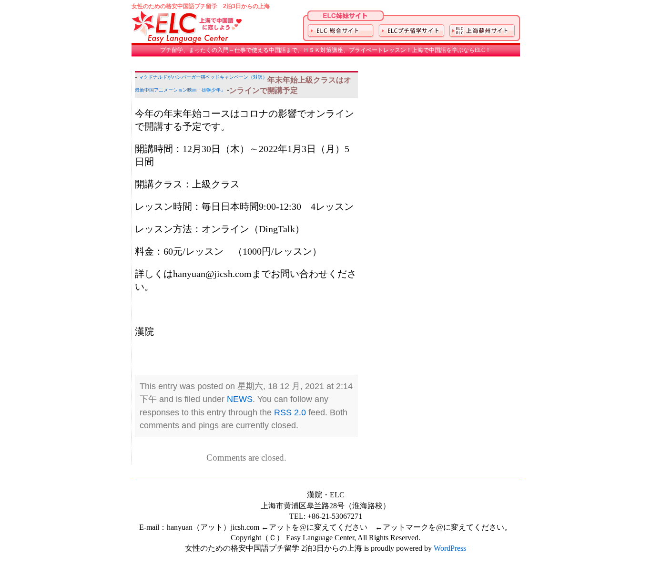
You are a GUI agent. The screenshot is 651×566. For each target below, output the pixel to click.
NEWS (240, 399)
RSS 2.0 (290, 412)
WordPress (450, 548)
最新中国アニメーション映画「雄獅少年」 (180, 90)
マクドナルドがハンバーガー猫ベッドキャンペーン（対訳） (203, 77)
